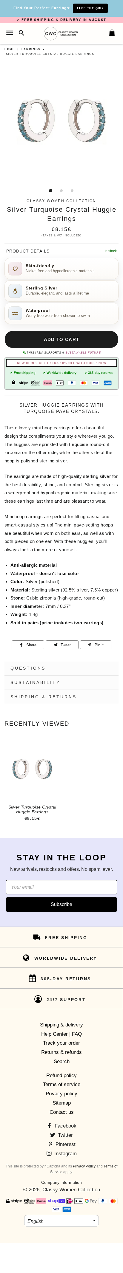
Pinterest (65, 1144)
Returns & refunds (61, 1052)
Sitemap (62, 1103)
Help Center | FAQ (61, 1034)
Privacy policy (61, 1094)
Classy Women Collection (71, 1190)
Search (62, 1061)
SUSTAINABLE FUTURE (83, 352)
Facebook (64, 1126)
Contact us (62, 1112)
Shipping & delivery (61, 1025)
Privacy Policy (84, 1166)
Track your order (61, 1043)
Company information (61, 1182)
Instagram (65, 1153)
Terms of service (61, 1084)
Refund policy (61, 1075)
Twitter (64, 1135)
